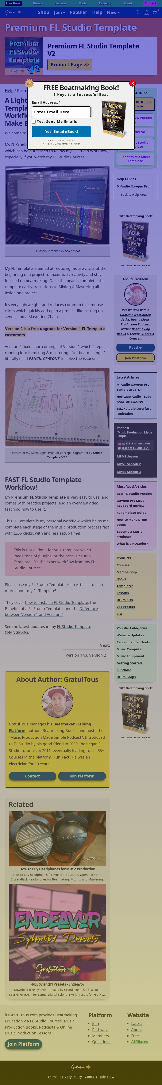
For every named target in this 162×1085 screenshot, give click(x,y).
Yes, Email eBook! (61, 131)
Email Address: (46, 102)
